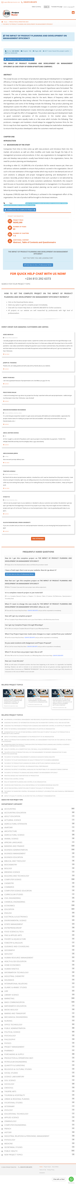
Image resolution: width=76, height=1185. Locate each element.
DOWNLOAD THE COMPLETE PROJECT (19, 59)
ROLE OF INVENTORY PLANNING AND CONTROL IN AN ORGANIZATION (25, 782)
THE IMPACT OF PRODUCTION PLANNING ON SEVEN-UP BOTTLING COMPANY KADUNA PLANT (32, 763)
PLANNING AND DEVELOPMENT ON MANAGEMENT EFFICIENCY (19, 205)
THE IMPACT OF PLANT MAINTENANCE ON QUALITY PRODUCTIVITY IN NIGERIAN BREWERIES (31, 760)
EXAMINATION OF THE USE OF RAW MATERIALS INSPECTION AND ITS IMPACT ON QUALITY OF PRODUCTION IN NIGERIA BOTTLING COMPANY (35, 732)
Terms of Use (42, 1169)
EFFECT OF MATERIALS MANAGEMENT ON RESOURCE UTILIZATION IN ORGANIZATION (29, 729)
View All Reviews (38, 539)
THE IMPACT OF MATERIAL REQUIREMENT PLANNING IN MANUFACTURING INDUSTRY (29, 757)
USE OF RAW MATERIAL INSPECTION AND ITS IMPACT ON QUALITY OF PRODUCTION (29, 788)
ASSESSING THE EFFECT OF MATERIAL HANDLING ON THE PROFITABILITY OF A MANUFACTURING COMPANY (36, 769)
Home (5, 22)
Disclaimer (42, 1172)
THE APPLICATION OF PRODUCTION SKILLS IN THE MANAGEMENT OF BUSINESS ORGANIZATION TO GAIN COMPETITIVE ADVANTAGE (33, 753)
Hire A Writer (55, 1166)
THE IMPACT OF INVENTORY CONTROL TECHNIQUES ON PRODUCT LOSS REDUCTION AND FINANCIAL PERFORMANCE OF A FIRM (37, 792)
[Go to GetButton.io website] (71, 1183)
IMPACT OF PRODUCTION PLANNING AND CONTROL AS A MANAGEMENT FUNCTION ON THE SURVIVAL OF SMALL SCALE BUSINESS (36, 740)
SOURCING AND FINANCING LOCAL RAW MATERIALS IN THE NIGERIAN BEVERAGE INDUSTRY (31, 785)
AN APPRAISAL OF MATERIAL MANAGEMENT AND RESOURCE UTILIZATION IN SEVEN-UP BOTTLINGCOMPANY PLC (37, 719)
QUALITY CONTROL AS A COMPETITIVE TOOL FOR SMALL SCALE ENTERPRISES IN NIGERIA (30, 749)
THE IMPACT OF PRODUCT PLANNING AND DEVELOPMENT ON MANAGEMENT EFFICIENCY (28, 24)
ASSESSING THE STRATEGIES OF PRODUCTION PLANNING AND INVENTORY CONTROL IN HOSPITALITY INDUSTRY (37, 726)
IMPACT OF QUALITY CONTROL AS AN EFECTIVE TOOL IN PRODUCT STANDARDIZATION (29, 796)
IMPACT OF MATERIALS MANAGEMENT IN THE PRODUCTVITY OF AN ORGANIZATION (29, 737)
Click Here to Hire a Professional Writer (39, 265)
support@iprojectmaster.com (11, 2)
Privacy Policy (50, 1169)
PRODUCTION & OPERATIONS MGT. (19, 22)
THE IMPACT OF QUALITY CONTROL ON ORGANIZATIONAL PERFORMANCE (26, 766)
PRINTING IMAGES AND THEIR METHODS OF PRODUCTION (21, 776)
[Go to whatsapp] (71, 1179)
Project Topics (47, 1166)
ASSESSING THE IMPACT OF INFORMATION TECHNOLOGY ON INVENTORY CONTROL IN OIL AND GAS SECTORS (36, 723)
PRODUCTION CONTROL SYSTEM (14, 779)
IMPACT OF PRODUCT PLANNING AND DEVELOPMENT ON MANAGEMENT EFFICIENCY (46, 203)
